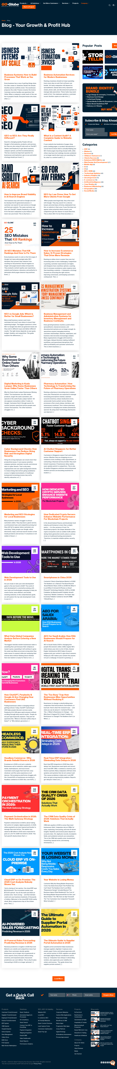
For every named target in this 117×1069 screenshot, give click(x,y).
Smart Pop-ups (42, 1031)
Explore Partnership (98, 1056)
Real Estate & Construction (78, 1016)
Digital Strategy (60, 1031)
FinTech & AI (78, 1012)
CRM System (5, 1026)
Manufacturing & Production (79, 1026)
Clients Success (90, 158)
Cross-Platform (60, 1029)
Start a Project (29, 7)
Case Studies (89, 184)
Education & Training (80, 1032)
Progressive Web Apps (63, 1026)
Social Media (89, 191)
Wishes (87, 151)
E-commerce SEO (43, 1018)
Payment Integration (26, 1030)
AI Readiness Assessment (63, 1034)
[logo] (11, 5)
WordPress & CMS (61, 1020)
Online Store (5, 1037)
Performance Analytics (26, 1044)
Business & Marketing (92, 186)
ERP (85, 149)
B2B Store (5, 1040)
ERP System (5, 1023)
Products (23, 3)
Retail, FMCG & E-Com (80, 1030)
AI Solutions (35, 3)
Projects (75, 3)
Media (76, 1051)
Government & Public (80, 1019)
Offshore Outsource (92, 156)
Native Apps (59, 1023)
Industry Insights (90, 175)
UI (85, 169)
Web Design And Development (96, 162)
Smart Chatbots (24, 1012)
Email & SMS (23, 1035)
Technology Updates (92, 173)
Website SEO (42, 1012)
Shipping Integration (26, 1032)
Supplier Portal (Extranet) (9, 1015)
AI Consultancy (24, 1019)
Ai (85, 167)
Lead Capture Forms (44, 1026)
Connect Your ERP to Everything (26, 1026)
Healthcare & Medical (80, 1035)
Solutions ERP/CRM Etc (93, 160)
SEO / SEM (88, 171)
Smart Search (24, 1022)
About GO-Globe (79, 1042)
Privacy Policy (37, 1063)
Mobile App (88, 164)
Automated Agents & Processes (26, 1016)
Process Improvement (62, 1037)
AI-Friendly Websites (44, 1020)
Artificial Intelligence (92, 182)
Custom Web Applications (63, 1015)
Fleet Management (7, 1034)
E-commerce (89, 180)
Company (84, 3)
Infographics (89, 189)
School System (6, 1031)
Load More (58, 979)
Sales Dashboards (25, 1038)
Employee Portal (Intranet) (9, 1018)
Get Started (78, 1054)
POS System (5, 1042)
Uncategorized (90, 178)
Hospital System (6, 1029)
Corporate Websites (62, 1012)
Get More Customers (50, 3)
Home (4, 20)
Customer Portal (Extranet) (9, 1012)
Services (65, 3)
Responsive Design (61, 1018)
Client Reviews (78, 1048)
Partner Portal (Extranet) (9, 1020)
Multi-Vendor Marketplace (9, 1045)
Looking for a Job (97, 1061)
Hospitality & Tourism (80, 1022)
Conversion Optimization (45, 1029)
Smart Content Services (45, 1023)
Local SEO (41, 1015)
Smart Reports (24, 1041)
